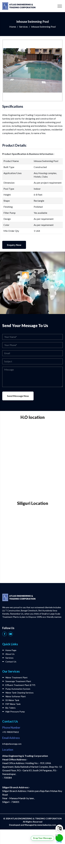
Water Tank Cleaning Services (19, 692)
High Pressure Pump (15, 711)
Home (12, 26)
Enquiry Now (14, 244)
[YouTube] (10, 634)
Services (23, 26)
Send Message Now (18, 395)
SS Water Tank (12, 700)
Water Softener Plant (15, 696)
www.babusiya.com (46, 825)
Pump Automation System (17, 689)
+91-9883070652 (10, 732)
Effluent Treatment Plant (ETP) (20, 685)
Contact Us (10, 661)
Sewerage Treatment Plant (18, 681)
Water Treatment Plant (16, 677)
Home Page (10, 650)
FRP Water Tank (13, 704)
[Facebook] (4, 634)
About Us (10, 654)
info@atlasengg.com (11, 744)
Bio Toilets (10, 707)
